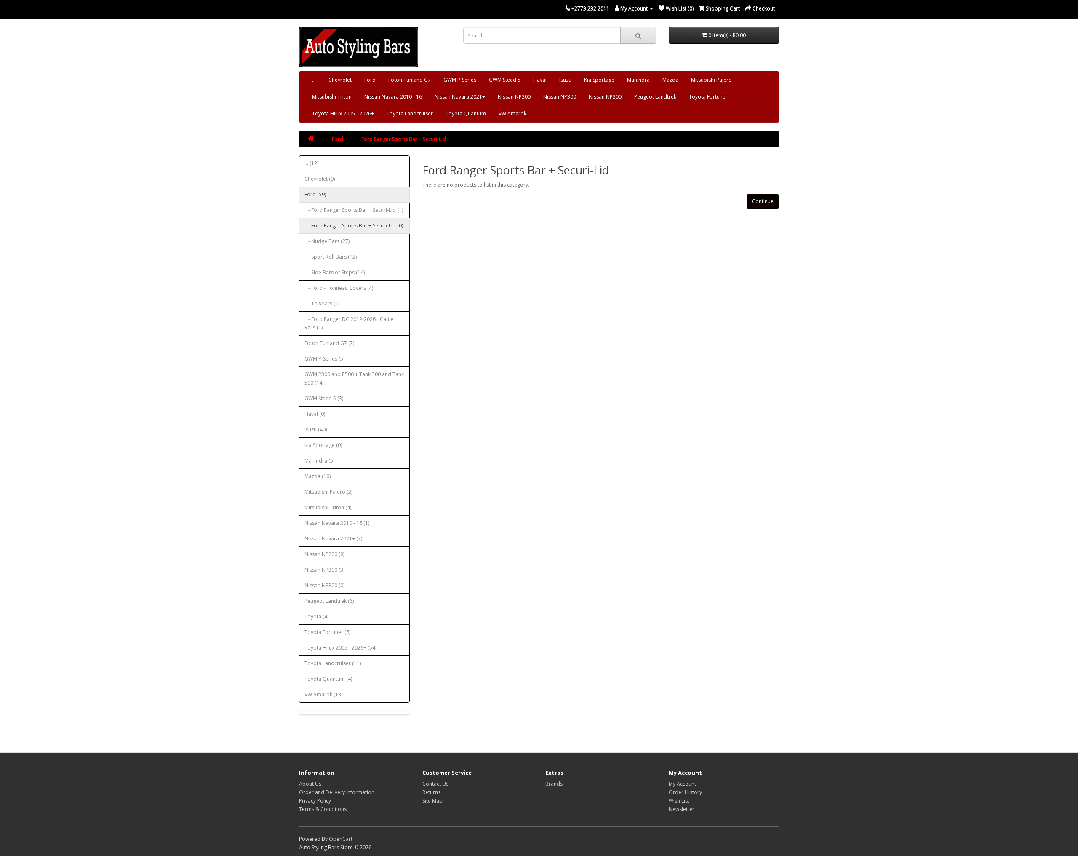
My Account (682, 783)
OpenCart (340, 839)
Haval (540, 79)
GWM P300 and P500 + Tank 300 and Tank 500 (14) (354, 378)
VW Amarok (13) (323, 694)
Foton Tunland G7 (409, 79)
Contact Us (435, 783)
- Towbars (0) (321, 303)
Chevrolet (340, 79)
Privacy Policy (315, 800)
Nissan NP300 (559, 96)
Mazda (670, 79)
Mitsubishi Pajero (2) (328, 491)
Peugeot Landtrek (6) (329, 601)
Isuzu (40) (315, 429)
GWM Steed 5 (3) (323, 398)
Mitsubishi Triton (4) (327, 507)
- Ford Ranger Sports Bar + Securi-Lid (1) (353, 210)
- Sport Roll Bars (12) (330, 256)
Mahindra (638, 79)
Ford (370, 79)
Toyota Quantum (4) (328, 678)
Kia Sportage (599, 79)
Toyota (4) (316, 616)
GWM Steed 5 (504, 79)
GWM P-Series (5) (324, 358)
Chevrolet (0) (319, 178)
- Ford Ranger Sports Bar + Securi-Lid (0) (353, 225)
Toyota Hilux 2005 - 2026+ (343, 113)
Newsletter (681, 809)
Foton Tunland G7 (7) (329, 343)
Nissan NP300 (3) (324, 569)
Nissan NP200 (514, 96)
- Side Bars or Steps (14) (334, 272)
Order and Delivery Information (336, 792)
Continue (763, 201)
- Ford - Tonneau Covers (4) (338, 288)
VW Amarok (512, 113)
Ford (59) (315, 194)
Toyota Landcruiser (410, 113)
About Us (310, 783)
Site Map (432, 800)
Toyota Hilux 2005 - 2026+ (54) (340, 647)
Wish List (679, 800)
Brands (554, 783)
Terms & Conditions (323, 809)
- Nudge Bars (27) (327, 241)
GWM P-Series (459, 79)
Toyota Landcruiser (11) (332, 663)
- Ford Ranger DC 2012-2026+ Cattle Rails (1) (349, 323)
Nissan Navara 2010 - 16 (393, 96)
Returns (431, 792)
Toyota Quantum (466, 113)
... (314, 79)
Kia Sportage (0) (323, 445)
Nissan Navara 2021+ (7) (333, 538)
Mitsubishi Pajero (711, 79)
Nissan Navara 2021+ (460, 96)
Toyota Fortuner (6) (327, 632)
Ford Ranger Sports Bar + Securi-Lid (403, 138)
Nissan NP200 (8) (324, 554)
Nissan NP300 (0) (324, 585)
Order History (685, 792)
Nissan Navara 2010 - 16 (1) (336, 523)
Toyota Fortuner (708, 96)
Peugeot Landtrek (655, 96)
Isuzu (565, 79)
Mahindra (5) (319, 460)
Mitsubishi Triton (332, 96)
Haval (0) (314, 413)
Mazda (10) (317, 476)
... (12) (311, 163)
